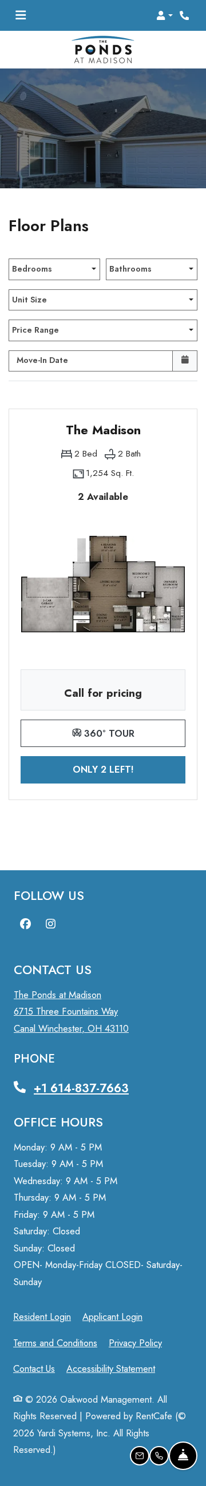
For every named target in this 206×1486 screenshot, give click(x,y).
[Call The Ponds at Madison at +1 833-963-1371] (185, 15)
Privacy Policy (135, 1342)
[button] (164, 15)
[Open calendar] (184, 360)
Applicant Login (112, 1316)
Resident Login (42, 1316)
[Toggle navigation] (20, 15)
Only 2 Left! (129, 769)
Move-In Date (42, 360)
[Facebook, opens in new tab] (25, 923)
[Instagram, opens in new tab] (50, 923)
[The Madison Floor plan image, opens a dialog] (103, 584)
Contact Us (34, 1368)
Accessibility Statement (110, 1368)
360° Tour (133, 732)
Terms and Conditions (55, 1342)
